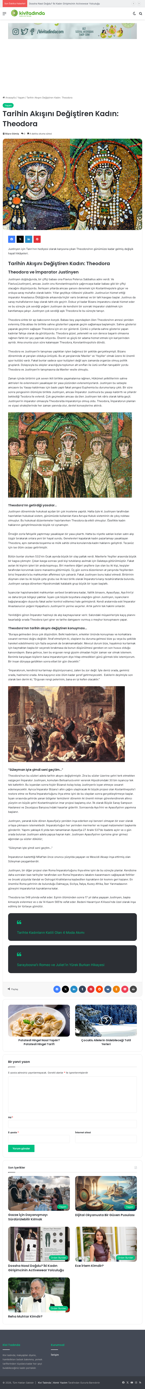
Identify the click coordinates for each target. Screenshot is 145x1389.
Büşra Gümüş (12, 133)
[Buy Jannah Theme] (72, 30)
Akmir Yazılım (60, 1382)
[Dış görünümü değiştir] (134, 15)
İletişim (55, 1354)
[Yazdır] (133, 989)
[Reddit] (99, 989)
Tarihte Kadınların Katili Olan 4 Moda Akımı (51, 933)
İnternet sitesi (83, 1132)
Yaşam (21, 97)
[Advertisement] (72, 69)
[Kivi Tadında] (28, 13)
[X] (20, 239)
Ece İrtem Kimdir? (89, 1265)
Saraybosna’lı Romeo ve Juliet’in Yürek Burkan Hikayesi (61, 965)
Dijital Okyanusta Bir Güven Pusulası (105, 1215)
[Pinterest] (37, 239)
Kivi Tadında (44, 1382)
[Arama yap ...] (140, 15)
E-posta (13, 1132)
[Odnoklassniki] (116, 989)
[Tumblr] (82, 989)
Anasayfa (10, 97)
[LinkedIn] (28, 239)
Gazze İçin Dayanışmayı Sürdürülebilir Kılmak (28, 1217)
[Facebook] (11, 239)
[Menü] (4, 15)
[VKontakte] (107, 989)
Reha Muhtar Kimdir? (25, 1316)
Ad (10, 1117)
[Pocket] (124, 989)
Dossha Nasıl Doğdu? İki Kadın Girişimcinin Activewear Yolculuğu (36, 1267)
